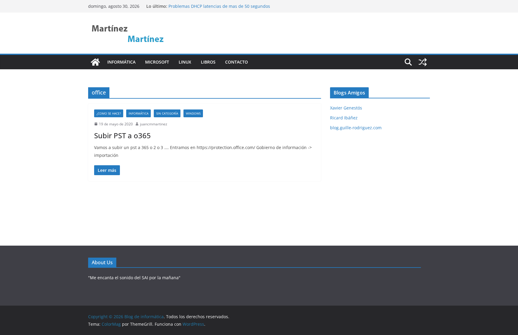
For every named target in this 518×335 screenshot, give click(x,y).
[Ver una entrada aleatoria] (422, 62)
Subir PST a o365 (122, 135)
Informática (121, 62)
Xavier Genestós (346, 108)
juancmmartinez (153, 124)
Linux (185, 62)
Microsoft (157, 62)
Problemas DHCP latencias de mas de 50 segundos (219, 6)
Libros (208, 62)
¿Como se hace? (109, 113)
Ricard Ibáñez (344, 118)
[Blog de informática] (95, 62)
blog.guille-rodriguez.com (356, 127)
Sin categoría (167, 113)
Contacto (236, 62)
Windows (193, 113)
